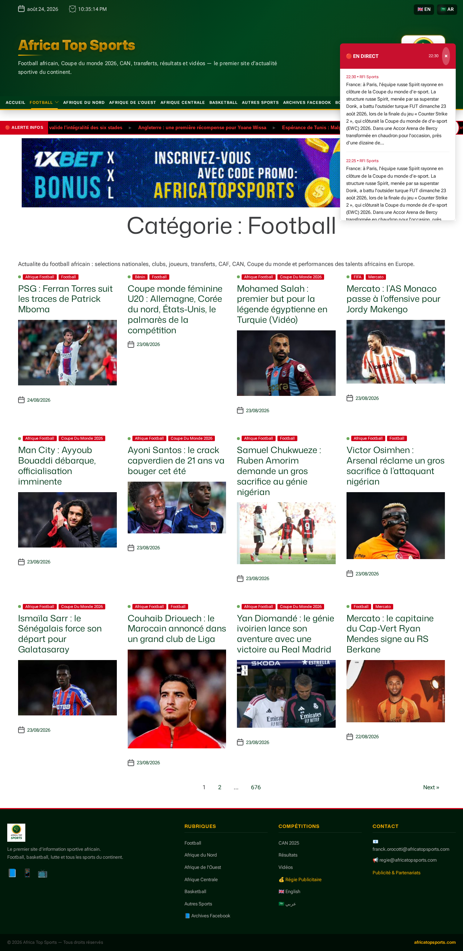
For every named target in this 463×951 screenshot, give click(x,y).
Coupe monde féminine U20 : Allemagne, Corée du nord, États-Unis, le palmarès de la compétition (175, 309)
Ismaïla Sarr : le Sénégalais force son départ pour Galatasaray (60, 633)
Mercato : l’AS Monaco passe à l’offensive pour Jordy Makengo (394, 299)
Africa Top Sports (76, 45)
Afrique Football (39, 277)
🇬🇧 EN (423, 9)
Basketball (223, 102)
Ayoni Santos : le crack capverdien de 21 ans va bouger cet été (176, 460)
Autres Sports (260, 102)
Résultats (288, 855)
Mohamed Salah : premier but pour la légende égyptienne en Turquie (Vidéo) (282, 304)
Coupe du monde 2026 (301, 277)
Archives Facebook (307, 102)
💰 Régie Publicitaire (300, 879)
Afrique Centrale (183, 102)
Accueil (15, 102)
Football (41, 102)
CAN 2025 (289, 843)
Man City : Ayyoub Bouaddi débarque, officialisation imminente (57, 465)
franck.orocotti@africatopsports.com (411, 849)
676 (256, 787)
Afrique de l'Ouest (202, 867)
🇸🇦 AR (447, 9)
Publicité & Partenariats (396, 872)
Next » (431, 787)
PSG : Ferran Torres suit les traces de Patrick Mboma (65, 299)
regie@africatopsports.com (408, 860)
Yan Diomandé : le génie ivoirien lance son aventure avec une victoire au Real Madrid (285, 633)
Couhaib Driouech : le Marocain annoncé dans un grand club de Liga (177, 628)
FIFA (357, 277)
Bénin (140, 277)
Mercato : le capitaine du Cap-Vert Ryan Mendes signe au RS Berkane (390, 633)
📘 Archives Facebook (207, 915)
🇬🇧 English (289, 891)
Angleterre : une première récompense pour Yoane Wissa (184, 127)
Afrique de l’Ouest (132, 102)
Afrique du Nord (84, 102)
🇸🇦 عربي (287, 903)
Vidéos (286, 867)
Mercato (375, 277)
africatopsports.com (435, 942)
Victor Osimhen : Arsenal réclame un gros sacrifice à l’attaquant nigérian (396, 465)
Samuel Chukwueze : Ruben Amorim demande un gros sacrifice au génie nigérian (279, 471)
